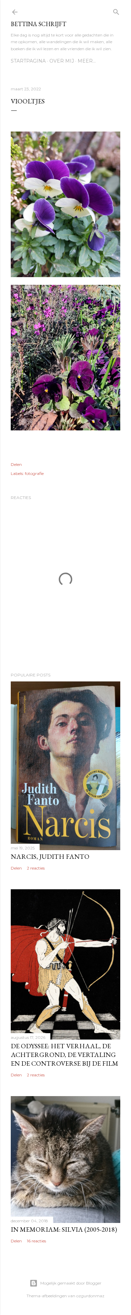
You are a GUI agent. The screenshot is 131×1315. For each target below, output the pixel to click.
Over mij (61, 61)
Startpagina (28, 61)
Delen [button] (16, 464)
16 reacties (36, 1240)
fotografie (34, 473)
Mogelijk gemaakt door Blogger (70, 1283)
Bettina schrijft (38, 24)
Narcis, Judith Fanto (50, 856)
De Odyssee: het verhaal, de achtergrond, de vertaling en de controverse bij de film (64, 1055)
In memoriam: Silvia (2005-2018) (64, 1229)
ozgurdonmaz (90, 1295)
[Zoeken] (116, 10)
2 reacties (36, 868)
